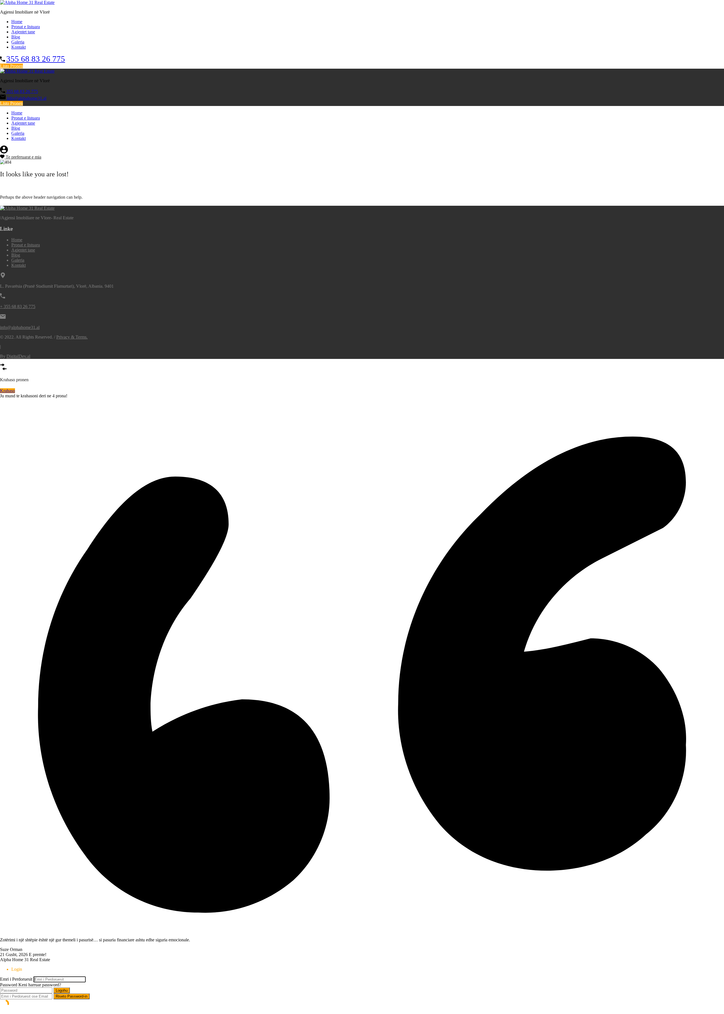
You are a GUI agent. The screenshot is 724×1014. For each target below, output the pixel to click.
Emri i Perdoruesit (16, 979)
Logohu (62, 990)
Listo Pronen (11, 66)
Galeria (17, 42)
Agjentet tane (23, 31)
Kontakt (18, 47)
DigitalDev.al (18, 356)
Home (16, 21)
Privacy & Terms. (72, 337)
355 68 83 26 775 (35, 58)
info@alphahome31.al (26, 98)
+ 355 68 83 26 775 (17, 306)
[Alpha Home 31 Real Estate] (27, 2)
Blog (15, 36)
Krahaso (7, 390)
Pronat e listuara (25, 26)
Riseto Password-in (71, 996)
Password (8, 984)
